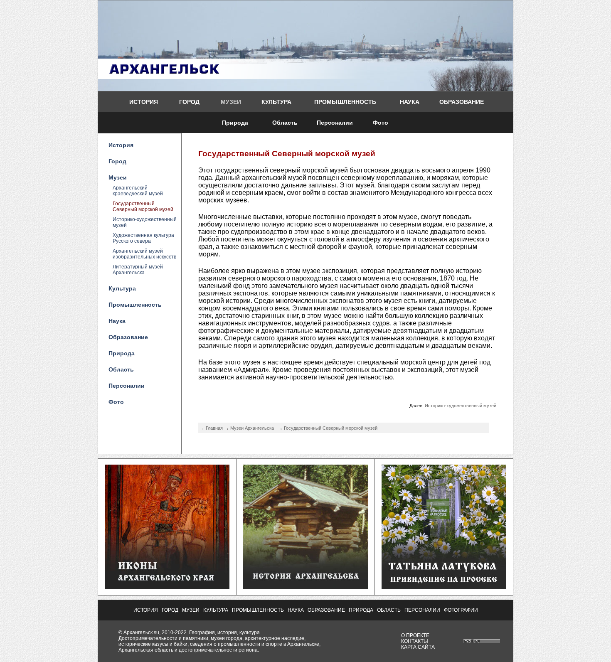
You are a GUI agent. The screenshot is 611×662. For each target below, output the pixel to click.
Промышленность (345, 101)
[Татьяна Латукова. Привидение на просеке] (444, 588)
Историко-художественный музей (145, 222)
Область (285, 122)
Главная (214, 428)
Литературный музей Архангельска (138, 270)
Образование (461, 101)
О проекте (415, 635)
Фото (380, 122)
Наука (409, 101)
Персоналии (335, 122)
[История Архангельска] (305, 588)
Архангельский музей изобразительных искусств (144, 254)
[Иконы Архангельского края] (167, 588)
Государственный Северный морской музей (143, 206)
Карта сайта (418, 647)
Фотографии (461, 610)
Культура (276, 101)
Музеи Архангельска (252, 428)
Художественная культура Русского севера (143, 238)
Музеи (231, 101)
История (143, 101)
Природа (235, 122)
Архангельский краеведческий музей (138, 191)
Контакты (414, 641)
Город (189, 101)
